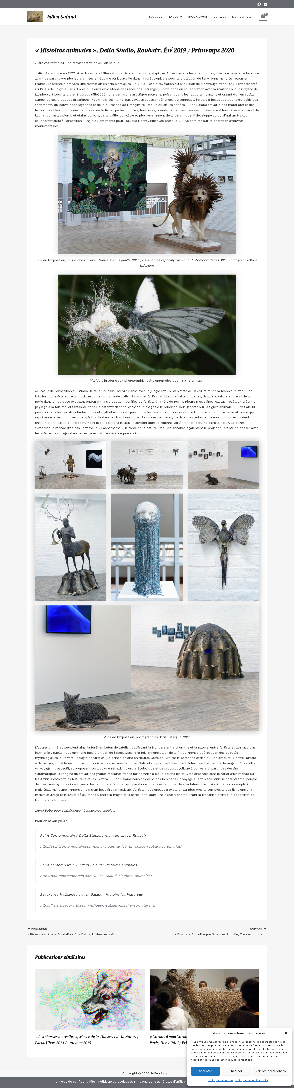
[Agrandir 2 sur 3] (178, 446)
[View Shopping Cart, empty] (263, 17)
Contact (220, 16)
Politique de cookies (220, 1080)
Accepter (205, 1071)
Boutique (155, 16)
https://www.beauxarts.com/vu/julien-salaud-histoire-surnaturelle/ (98, 905)
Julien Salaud (61, 16)
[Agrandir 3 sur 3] (254, 446)
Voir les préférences (271, 1071)
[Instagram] (265, 4)
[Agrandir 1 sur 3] (101, 446)
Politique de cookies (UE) (117, 1081)
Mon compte (241, 16)
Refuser (236, 1071)
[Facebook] (259, 4)
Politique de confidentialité (251, 1080)
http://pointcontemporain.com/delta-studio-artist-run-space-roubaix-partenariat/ (111, 846)
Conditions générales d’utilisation (165, 1081)
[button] (286, 1033)
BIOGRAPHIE (197, 16)
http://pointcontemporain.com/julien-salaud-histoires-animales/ (96, 876)
